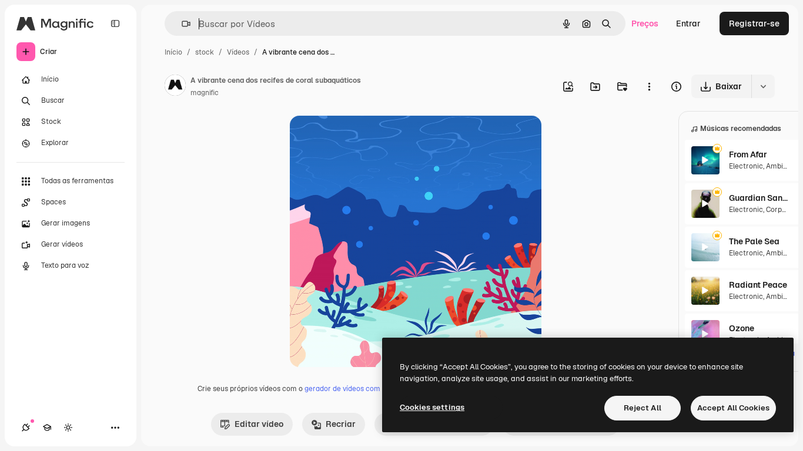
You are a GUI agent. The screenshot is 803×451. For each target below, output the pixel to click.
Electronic (746, 166)
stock (204, 52)
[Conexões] (25, 427)
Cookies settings (432, 407)
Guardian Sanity (758, 198)
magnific (204, 92)
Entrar (688, 23)
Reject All (642, 408)
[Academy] (47, 427)
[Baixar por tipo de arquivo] (763, 86)
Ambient (780, 166)
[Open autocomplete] (181, 23)
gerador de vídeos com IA (347, 388)
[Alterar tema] (68, 427)
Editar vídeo (259, 424)
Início (173, 52)
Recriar (341, 424)
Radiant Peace (758, 285)
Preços (644, 23)
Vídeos (238, 52)
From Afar (748, 154)
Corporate (783, 209)
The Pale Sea (754, 241)
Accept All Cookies (733, 408)
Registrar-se (754, 23)
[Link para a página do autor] (175, 87)
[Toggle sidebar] (115, 23)
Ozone (741, 328)
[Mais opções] (649, 86)
